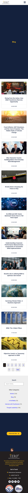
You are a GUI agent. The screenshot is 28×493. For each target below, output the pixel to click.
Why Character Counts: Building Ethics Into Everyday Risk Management (14, 159)
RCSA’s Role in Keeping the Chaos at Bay (14, 187)
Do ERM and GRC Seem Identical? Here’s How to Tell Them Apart (14, 215)
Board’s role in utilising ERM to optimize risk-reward (14, 274)
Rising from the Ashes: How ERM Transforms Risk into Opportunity (14, 100)
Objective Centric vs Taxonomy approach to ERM (14, 354)
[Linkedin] (9, 481)
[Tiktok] (15, 481)
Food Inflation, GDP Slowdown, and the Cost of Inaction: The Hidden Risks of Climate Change (14, 129)
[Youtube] (18, 481)
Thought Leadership (12, 407)
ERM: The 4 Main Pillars (14, 328)
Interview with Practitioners (12, 404)
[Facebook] (12, 481)
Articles (12, 393)
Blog (12, 397)
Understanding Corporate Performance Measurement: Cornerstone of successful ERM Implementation (14, 245)
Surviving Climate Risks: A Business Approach (14, 302)
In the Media (12, 400)
